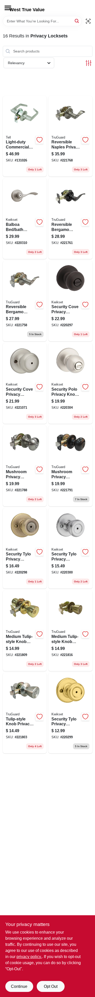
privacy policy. (29, 956)
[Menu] (8, 8)
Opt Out (51, 986)
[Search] (77, 21)
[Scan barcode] (88, 21)
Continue (19, 986)
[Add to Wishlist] (39, 140)
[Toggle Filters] (88, 63)
